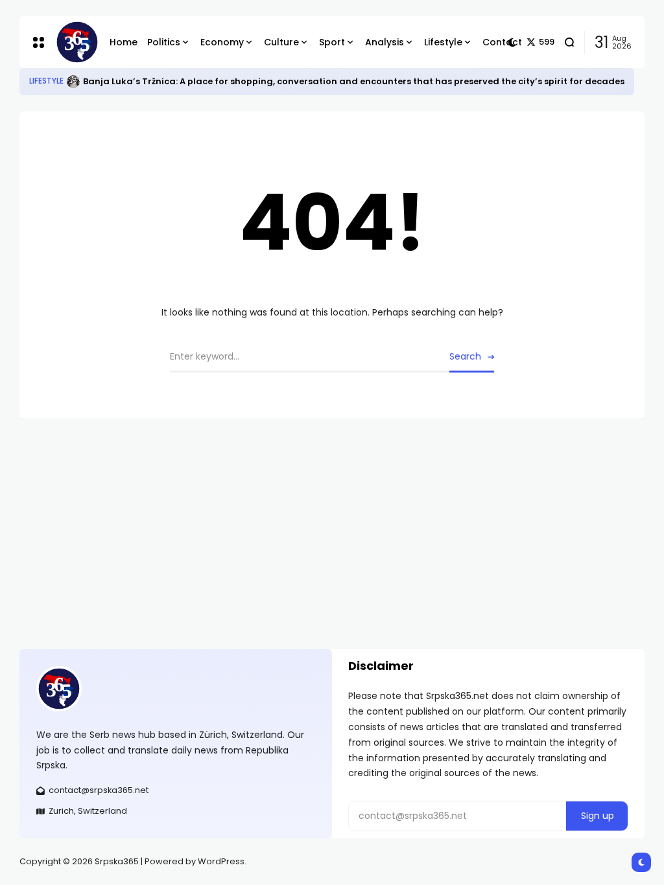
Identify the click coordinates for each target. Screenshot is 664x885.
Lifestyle (46, 81)
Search (465, 356)
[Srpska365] (72, 42)
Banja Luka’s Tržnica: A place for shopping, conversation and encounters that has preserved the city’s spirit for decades (353, 81)
